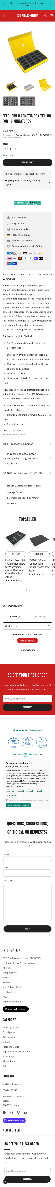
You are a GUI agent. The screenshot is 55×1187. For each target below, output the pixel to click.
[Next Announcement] (50, 5)
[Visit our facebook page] (4, 1112)
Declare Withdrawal (15, 1009)
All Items (7, 967)
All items (11, 503)
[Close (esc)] (51, 1140)
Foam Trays (8, 1056)
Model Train (9, 1061)
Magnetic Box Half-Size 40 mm (23, 497)
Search (6, 982)
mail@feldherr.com (12, 1084)
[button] (5, 1182)
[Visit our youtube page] (25, 1112)
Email (6, 867)
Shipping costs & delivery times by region (22, 182)
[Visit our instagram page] (11, 1112)
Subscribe (27, 1179)
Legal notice (9, 991)
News (6, 977)
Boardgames (9, 1032)
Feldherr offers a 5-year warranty (20, 962)
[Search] (45, 15)
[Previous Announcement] (4, 5)
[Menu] (4, 15)
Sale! (5, 1066)
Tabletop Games (11, 1027)
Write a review (27, 640)
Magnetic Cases (11, 1046)
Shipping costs (10, 972)
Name (7, 854)
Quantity (6, 143)
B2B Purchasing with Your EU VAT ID (22, 958)
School (6, 1041)
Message (8, 880)
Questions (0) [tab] (40, 616)
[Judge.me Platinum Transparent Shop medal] (27, 742)
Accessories (9, 1037)
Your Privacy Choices (13, 987)
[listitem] (27, 4)
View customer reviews (18, 805)
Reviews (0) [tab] (15, 616)
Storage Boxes (14, 492)
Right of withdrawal (13, 1001)
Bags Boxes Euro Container (17, 1051)
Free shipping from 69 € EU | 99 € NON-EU (34, 135)
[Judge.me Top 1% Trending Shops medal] (42, 742)
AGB (5, 996)
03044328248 (10, 1090)
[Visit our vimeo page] (18, 1112)
